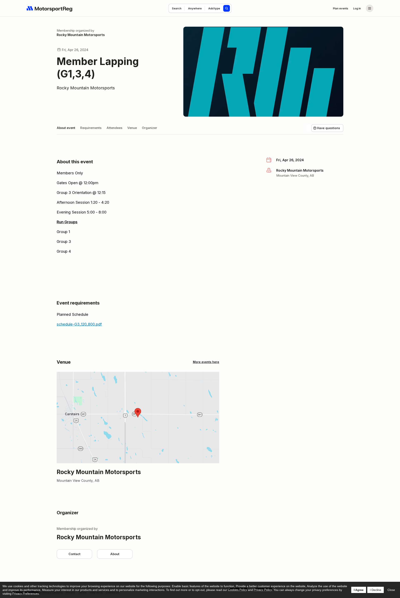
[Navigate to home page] (49, 8)
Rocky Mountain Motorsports (81, 35)
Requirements (90, 128)
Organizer (149, 128)
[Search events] (226, 8)
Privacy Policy (263, 589)
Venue (132, 128)
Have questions (328, 128)
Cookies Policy (237, 589)
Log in (357, 8)
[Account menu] (369, 8)
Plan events (340, 8)
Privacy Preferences (25, 593)
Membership (66, 30)
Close (391, 590)
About (114, 554)
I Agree (359, 590)
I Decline (375, 590)
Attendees (114, 128)
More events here (206, 362)
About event (66, 128)
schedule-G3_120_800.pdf (79, 324)
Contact (74, 554)
